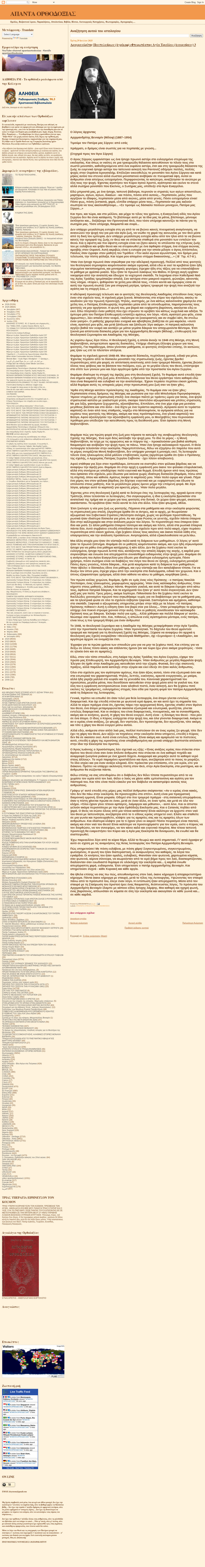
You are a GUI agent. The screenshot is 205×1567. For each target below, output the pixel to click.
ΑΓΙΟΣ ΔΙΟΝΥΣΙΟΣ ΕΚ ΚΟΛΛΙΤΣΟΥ (17, 705)
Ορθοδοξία (7, 918)
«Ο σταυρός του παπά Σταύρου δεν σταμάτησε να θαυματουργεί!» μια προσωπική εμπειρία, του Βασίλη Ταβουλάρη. (38, 266)
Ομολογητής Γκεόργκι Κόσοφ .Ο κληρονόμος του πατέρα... (29, 580)
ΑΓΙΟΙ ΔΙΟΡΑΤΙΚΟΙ (9, 701)
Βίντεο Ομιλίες (8, 765)
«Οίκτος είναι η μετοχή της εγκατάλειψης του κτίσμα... (26, 437)
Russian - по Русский (11, 1155)
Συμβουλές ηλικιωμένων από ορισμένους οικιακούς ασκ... (28, 561)
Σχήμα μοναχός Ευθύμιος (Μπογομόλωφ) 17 (23, 488)
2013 (7, 667)
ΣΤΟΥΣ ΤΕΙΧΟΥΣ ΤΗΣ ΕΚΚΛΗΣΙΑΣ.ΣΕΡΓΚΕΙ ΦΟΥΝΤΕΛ (26, 1005)
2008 (7, 680)
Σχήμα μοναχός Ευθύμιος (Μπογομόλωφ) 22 (23, 472)
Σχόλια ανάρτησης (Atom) (95, 936)
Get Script (10, 1468)
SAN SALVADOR (9, 1159)
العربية (4, 1189)
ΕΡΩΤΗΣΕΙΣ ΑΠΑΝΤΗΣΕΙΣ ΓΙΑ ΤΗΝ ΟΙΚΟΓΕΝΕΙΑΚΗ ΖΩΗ (27, 799)
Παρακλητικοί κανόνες (11, 926)
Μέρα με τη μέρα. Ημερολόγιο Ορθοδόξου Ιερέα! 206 (26, 338)
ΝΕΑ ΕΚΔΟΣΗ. (12, 594)
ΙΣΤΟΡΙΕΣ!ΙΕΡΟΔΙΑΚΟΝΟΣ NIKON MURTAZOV (22, 838)
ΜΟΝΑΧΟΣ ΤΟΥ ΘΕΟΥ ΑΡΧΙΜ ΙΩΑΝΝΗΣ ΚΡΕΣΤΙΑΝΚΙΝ (26, 890)
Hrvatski (5, 1103)
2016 (7, 659)
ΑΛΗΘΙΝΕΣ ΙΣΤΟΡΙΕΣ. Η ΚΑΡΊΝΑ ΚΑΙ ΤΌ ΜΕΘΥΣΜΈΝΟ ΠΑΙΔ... (31, 556)
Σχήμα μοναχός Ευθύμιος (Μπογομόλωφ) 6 (23, 514)
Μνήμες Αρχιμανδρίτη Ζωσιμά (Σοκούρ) (19, 882)
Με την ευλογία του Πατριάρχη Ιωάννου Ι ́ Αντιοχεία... (26, 622)
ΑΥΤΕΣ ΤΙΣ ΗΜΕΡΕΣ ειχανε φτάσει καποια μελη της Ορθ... (29, 549)
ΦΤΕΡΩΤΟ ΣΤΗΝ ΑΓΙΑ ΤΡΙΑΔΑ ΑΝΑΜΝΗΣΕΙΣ (93, 906)
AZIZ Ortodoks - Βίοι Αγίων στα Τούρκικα (19, 1063)
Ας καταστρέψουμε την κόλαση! (15, 755)
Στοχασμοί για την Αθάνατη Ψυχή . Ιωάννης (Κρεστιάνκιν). (26, 1007)
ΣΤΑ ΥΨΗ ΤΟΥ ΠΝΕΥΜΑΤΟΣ (14, 990)
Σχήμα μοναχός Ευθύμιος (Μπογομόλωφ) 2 (23, 524)
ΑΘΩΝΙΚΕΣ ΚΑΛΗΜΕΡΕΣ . (16, 366)
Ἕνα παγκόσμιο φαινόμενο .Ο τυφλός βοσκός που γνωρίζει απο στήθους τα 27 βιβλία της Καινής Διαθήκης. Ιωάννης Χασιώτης (39, 227)
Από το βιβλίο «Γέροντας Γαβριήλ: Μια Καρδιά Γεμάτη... (27, 446)
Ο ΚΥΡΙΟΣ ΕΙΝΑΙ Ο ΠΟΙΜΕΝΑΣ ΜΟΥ (18, 901)
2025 (7, 307)
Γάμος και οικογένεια (11, 770)
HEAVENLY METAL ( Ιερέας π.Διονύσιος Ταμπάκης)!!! (27, 479)
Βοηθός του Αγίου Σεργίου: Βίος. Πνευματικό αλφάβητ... (27, 575)
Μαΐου (9, 627)
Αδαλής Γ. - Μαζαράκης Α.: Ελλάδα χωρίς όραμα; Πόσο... (28, 587)
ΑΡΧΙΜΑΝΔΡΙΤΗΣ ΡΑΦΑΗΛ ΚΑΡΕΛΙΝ (18, 753)
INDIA (4, 1107)
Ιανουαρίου (11, 636)
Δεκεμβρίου (11, 309)
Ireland (5, 1111)
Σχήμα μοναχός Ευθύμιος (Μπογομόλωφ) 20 (23, 477)
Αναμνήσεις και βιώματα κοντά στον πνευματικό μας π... (28, 399)
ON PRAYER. (11, 394)
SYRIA (5, 1168)
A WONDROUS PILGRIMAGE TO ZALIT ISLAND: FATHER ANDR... (32, 382)
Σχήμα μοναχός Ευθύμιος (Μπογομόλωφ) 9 (23, 507)
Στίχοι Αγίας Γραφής (10, 997)
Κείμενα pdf (7, 855)
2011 (7, 672)
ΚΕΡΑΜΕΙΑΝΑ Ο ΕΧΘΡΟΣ (13, 857)
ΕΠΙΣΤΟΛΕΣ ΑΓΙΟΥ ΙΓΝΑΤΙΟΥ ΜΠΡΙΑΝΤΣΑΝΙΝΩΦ (23, 795)
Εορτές (5, 786)
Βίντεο (5, 763)
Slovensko (6, 1161)
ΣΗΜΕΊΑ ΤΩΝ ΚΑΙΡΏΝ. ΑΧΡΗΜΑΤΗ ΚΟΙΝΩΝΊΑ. (25, 596)
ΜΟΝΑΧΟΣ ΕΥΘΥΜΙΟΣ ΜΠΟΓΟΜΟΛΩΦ (19, 886)
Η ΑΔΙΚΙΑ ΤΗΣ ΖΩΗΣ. (24, 213)
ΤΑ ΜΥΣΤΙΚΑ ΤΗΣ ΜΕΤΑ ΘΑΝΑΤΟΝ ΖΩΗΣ (20, 1020)
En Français (7, 1091)
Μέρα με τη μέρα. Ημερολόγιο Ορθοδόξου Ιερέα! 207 (26, 335)
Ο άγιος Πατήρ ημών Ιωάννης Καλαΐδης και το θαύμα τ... (28, 620)
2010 (7, 675)
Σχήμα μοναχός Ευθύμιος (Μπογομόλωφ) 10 (23, 505)
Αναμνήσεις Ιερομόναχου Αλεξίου (16, 719)
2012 (7, 669)
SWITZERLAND (9, 1166)
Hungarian (6, 1105)
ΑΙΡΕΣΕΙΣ (6, 711)
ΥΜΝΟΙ (5, 1045)
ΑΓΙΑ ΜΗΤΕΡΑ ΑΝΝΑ (11, 697)
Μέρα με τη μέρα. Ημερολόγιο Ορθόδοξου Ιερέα (22, 872)
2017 (7, 657)
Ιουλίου (10, 321)
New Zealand (8, 1130)
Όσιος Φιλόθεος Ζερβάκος (13, 920)
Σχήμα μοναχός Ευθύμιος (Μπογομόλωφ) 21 (23, 474)
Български (7, 1180)
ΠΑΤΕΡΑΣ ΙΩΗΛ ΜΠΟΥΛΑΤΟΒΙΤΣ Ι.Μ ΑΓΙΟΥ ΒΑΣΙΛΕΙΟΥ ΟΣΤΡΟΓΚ (30, 928)
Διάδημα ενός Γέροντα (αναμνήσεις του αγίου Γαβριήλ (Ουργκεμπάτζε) (32, 776)
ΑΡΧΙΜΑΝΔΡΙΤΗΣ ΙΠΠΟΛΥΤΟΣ (15, 744)
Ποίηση (5, 961)
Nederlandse (7, 1128)
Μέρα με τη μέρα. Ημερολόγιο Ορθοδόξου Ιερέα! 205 (26, 340)
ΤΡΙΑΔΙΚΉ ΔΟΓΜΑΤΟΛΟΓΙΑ (14, 1043)
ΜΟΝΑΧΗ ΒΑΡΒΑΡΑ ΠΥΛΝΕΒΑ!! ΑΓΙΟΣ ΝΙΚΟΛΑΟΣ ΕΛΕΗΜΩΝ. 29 (32, 375)
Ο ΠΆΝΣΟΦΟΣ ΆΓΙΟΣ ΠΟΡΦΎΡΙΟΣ (17, 903)
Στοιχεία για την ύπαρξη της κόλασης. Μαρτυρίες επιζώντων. (27, 1001)
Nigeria (5, 1132)
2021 (7, 646)
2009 (7, 677)
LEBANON (6, 1124)
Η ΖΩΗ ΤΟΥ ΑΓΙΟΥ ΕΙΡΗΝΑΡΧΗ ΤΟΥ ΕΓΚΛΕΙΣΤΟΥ (24, 805)
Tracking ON (29, 1468)
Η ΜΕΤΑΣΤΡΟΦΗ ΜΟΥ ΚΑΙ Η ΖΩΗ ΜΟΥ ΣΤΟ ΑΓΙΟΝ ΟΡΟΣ (27, 807)
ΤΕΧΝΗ (5, 1024)
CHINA (5, 1076)
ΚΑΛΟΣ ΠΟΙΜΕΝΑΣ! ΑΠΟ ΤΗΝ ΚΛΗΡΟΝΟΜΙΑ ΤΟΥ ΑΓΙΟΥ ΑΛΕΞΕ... (33, 545)
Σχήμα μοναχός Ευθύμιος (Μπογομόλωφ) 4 (23, 519)
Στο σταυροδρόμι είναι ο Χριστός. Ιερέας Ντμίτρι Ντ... (26, 371)
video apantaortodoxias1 (13, 1178)
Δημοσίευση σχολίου (78, 919)
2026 (7, 304)
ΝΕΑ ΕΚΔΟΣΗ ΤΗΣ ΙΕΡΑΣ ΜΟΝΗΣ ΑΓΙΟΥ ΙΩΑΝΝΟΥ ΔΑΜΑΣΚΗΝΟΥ (33, 533)
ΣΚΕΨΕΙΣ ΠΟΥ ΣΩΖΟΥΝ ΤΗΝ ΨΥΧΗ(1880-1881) (23, 986)
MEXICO (6, 1126)
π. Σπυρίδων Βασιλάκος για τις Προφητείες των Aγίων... (27, 481)
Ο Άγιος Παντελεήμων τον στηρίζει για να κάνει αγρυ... (27, 401)
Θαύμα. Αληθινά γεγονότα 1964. (16, 820)
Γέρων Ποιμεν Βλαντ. (14, 568)
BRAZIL (5, 1070)
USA (4, 1174)
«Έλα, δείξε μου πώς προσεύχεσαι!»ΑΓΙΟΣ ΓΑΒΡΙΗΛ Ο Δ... (29, 453)
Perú (4, 1145)
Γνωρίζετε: (6, 774)
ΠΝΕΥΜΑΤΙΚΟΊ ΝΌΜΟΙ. (15, 441)
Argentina (6, 1057)
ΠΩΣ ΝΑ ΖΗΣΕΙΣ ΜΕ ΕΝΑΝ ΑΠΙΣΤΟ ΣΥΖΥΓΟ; (21, 974)
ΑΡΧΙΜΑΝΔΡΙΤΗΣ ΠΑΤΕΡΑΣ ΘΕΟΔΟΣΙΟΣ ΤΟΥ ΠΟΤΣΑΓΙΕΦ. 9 (31, 415)
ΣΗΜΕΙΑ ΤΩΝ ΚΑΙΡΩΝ (11, 980)
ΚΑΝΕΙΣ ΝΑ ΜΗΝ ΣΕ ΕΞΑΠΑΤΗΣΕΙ (17, 847)
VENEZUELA (8, 1176)
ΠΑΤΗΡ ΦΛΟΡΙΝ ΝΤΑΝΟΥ (13, 951)
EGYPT (5, 1088)
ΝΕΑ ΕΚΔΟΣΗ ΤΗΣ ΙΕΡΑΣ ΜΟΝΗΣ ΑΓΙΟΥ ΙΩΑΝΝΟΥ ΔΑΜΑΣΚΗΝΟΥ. (33, 531)
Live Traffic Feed (20, 1391)
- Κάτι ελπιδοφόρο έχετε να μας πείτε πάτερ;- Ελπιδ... (27, 566)
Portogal (5, 1149)
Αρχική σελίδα (135, 923)
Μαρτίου (10, 632)
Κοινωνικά (6, 863)
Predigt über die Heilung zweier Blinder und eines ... (26, 364)
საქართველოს (9, 1186)
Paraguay (6, 1143)
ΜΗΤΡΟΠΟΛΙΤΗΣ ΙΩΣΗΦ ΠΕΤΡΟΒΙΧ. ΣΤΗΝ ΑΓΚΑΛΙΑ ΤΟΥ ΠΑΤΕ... (33, 429)
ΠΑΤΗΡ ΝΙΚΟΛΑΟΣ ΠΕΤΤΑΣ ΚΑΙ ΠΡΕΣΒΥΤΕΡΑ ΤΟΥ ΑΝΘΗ (27, 945)
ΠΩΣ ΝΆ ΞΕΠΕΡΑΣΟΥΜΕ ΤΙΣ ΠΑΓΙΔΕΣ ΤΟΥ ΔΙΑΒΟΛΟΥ (26, 976)
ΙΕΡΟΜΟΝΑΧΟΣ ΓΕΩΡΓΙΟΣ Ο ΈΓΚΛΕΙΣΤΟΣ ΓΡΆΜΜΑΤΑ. (26, 828)
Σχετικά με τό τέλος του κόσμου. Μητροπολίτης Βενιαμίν (26, 1018)
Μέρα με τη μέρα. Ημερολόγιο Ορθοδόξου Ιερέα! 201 (26, 349)
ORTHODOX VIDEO (11, 1141)
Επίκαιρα (6, 788)
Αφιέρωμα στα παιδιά (11, 759)
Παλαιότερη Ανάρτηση (192, 923)
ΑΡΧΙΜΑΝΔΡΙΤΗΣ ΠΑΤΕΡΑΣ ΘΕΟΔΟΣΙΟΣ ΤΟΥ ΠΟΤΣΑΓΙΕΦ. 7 (31, 420)
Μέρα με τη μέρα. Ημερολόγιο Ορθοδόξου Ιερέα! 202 (26, 347)
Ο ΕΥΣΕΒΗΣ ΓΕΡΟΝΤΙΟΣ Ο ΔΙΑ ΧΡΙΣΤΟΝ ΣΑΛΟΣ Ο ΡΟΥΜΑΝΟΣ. (30, 899)
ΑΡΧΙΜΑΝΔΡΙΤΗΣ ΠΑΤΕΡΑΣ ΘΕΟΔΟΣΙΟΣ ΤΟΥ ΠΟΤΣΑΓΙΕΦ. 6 (31, 422)
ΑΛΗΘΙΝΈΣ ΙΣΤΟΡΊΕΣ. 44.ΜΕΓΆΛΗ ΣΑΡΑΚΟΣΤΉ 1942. (28, 554)
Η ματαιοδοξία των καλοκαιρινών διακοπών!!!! (24, 535)
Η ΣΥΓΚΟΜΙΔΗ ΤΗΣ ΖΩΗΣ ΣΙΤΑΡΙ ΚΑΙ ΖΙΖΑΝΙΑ (22, 813)
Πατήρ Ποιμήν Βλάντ (11, 947)
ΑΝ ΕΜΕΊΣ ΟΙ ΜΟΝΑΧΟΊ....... (17, 610)
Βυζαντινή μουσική (10, 767)
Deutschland (7, 1086)
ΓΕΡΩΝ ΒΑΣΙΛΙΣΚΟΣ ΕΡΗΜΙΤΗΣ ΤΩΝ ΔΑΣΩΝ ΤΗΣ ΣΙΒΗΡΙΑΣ (28, 772)
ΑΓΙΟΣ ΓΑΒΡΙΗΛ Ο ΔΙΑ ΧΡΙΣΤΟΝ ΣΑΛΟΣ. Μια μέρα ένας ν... (29, 455)
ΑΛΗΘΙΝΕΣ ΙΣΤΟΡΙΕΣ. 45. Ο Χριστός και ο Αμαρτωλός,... (28, 323)
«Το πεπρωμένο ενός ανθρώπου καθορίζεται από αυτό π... (29, 439)
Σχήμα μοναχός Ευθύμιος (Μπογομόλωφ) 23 (23, 470)
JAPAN (5, 1118)
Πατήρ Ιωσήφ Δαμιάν (11, 943)
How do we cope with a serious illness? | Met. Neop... (27, 389)
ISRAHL (5, 1114)
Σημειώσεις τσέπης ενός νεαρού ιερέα (18, 982)
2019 (7, 652)
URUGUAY (7, 1172)
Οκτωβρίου (11, 314)
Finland (5, 1099)
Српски (5, 1182)
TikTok (5, 1170)
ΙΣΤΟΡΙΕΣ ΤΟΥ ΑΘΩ (10, 836)
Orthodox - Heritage (10, 1136)
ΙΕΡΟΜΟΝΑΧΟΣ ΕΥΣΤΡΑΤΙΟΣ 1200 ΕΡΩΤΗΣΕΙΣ (23, 830)
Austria (5, 1061)
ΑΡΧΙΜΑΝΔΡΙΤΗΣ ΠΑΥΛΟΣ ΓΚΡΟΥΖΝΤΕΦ (20, 751)
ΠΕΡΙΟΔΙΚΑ (7, 953)
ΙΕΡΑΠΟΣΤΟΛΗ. (9, 826)
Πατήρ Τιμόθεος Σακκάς (12, 949)
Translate (23, 38)
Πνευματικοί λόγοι (10, 959)
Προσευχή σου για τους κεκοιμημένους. (19, 970)
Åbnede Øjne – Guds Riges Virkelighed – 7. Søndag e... (27, 359)
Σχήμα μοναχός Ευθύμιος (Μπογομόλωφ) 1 (23, 526)
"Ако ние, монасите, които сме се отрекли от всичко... (28, 613)
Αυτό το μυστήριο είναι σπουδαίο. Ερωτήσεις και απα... (27, 573)
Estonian (6, 1097)
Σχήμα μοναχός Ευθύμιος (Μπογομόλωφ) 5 (23, 517)
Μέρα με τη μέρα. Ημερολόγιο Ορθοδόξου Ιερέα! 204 (26, 342)
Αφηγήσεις (6, 757)
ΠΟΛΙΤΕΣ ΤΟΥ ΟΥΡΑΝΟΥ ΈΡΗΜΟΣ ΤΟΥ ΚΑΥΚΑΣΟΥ (25, 963)
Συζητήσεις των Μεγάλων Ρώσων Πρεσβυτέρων (22, 1009)
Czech (5, 1082)
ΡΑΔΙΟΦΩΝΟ (8, 978)
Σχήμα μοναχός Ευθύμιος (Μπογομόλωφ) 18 (23, 486)
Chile (4, 1074)
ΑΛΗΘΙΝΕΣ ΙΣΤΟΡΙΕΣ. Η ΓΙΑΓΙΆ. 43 (20, 559)
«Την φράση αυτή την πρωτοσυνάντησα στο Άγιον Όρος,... (29, 528)
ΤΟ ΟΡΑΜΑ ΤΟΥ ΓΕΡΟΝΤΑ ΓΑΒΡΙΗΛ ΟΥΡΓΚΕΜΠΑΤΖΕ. (28, 328)
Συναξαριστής (8, 1016)
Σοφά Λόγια (7, 988)
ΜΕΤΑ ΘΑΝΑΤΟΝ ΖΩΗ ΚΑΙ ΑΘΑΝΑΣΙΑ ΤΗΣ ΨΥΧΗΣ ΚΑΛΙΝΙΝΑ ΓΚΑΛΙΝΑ (33, 874)
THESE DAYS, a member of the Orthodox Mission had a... (28, 538)
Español (5, 1095)
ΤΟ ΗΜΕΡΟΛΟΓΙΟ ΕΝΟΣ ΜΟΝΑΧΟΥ (18, 1028)
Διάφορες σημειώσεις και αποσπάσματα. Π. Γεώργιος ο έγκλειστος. (30, 780)
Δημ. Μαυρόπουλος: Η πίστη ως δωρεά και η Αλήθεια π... (28, 592)
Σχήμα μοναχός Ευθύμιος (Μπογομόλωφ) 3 (23, 521)
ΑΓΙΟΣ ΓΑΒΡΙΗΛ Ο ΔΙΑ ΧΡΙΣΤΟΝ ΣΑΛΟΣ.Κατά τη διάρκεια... (29, 467)
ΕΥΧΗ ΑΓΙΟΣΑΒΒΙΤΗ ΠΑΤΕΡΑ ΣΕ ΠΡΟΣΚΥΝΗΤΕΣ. (37, 279)
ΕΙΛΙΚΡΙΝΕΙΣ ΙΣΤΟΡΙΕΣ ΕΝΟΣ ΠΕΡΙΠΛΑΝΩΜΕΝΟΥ (24, 782)
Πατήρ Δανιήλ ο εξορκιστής (13, 934)
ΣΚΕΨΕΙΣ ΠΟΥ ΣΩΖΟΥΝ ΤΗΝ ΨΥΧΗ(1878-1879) (23, 984)
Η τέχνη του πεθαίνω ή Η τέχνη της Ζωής (19, 815)
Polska (5, 1147)
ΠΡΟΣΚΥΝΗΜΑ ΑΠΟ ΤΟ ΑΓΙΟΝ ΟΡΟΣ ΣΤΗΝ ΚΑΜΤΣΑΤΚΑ (27, 972)
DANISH (5, 1084)
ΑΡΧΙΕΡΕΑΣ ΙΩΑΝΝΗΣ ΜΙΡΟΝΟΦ (17, 738)
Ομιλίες (5, 911)
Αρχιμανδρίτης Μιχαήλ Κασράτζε (16, 749)
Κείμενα (5, 853)
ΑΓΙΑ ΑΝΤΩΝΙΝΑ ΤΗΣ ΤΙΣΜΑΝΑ (15, 694)
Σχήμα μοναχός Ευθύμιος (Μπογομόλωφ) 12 (23, 500)
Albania (5, 1055)
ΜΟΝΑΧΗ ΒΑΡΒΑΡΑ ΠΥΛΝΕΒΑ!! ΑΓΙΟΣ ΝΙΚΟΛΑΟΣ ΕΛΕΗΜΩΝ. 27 (32, 571)
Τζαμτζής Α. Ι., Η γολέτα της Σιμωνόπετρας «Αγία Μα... (27, 354)
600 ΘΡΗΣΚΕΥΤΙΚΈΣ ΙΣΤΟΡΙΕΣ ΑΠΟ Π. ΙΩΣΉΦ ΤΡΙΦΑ (25, 692)
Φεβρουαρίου (12, 634)
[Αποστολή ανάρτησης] (98, 904)
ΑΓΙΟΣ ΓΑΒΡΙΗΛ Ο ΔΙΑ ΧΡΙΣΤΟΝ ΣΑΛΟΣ (19, 703)
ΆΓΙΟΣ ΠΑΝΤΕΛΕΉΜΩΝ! (16, 617)
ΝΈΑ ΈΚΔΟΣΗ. (12, 330)
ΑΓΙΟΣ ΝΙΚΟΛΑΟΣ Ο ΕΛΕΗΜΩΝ (16, 709)
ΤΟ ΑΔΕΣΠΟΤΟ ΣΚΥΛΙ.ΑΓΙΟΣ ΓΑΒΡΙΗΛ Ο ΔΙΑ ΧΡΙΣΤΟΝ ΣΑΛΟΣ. (31, 460)
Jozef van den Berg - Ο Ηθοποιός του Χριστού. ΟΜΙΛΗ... (28, 585)
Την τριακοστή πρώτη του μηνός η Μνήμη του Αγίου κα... (28, 380)
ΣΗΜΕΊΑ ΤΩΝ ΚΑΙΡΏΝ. (15, 392)
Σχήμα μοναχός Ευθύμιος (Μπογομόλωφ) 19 (23, 484)
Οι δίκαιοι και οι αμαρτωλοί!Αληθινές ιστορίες (21, 905)
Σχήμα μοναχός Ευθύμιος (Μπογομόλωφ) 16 (23, 491)
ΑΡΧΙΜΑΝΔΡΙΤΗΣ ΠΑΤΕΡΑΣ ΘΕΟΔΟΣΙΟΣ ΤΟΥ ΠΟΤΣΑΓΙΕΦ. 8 (31, 418)
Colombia (6, 1078)
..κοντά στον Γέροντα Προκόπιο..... (19, 396)
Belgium (5, 1066)
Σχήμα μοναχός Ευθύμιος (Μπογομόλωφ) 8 (23, 509)
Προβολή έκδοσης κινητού (137, 928)
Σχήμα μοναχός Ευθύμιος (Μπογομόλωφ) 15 (23, 493)
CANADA (6, 1072)
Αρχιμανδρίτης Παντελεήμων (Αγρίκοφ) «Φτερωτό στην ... (28, 368)
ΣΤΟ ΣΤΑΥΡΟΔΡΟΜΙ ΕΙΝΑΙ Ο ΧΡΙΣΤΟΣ (18, 999)
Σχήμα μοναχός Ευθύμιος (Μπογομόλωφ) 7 (23, 512)
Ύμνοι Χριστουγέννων (11, 1047)
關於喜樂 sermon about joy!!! (17, 434)
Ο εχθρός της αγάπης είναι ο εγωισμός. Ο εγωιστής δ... (27, 444)
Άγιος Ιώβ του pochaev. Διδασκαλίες (17, 707)
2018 (7, 654)
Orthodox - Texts (9, 1139)
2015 (7, 662)
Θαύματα (6, 822)
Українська (7, 1184)
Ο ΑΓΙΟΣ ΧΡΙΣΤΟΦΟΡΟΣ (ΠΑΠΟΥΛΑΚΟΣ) (20, 893)
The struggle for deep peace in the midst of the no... (26, 387)
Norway (5, 1134)
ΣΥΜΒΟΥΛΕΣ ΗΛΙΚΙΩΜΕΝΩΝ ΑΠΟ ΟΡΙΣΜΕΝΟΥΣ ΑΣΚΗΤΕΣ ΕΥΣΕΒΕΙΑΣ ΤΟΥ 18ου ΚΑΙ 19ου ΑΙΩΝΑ (28, 1012)
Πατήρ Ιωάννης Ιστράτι (12, 940)
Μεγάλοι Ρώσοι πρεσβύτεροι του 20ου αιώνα (21, 870)
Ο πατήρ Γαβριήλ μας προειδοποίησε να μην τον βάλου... (28, 465)
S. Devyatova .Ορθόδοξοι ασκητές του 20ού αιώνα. (24, 1157)
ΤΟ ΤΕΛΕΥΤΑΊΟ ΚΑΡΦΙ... (26, 175)
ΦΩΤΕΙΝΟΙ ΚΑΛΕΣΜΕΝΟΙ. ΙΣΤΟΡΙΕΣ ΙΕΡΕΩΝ (21, 1051)
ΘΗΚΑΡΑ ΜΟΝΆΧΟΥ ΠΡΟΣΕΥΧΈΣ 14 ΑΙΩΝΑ (21, 824)
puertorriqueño (8, 1151)
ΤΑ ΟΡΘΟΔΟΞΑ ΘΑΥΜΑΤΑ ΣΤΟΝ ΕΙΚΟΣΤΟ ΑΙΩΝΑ (23, 1022)
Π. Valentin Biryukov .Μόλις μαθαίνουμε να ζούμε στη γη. (26, 924)
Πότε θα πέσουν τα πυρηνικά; (17, 589)
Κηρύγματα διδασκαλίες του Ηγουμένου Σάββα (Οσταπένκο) (28, 861)
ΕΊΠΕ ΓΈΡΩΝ (8, 784)
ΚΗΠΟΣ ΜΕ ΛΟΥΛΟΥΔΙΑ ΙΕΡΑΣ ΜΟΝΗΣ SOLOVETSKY (26, 859)
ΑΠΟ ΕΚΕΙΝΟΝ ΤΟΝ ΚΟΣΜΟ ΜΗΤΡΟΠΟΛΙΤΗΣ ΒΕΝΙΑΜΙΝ (27, 728)
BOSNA (5, 1068)
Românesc (7, 1153)
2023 (7, 641)
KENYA (5, 1120)
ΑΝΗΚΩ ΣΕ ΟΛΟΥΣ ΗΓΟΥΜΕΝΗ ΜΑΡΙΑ (19, 722)
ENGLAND (7, 1093)
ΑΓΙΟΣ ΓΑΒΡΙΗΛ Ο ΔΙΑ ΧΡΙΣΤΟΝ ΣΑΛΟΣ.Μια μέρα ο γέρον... (30, 451)
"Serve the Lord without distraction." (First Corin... (25, 406)
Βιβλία (5, 761)
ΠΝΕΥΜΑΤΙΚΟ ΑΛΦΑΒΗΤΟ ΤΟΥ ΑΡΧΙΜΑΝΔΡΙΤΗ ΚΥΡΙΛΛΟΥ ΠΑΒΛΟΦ (32, 955)
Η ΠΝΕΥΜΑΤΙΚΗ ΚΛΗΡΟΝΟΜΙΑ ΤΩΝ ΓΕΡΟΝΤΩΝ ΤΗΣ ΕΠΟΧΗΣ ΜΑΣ (32, 809)
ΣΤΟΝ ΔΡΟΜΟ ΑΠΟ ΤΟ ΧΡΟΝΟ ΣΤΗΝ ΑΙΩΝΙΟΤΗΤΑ (24, 1003)
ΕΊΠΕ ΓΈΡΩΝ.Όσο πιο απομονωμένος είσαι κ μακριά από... (29, 552)
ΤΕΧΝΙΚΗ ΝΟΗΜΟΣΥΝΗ (13, 1026)
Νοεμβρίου (11, 312)
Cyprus (5, 1080)
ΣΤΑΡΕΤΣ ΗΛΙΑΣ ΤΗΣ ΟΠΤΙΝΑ (15, 993)
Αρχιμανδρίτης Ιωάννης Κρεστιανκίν (17, 747)
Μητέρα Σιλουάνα (9, 880)
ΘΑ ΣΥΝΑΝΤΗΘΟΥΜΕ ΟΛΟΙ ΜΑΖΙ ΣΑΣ (18, 817)
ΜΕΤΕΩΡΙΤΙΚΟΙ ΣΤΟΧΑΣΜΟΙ (14, 878)
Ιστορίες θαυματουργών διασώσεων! (17, 834)
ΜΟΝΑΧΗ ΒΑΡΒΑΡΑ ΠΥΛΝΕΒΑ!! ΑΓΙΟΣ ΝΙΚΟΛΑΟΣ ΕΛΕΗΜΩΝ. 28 (32, 378)
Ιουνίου (10, 624)
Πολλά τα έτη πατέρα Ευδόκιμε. (18, 333)
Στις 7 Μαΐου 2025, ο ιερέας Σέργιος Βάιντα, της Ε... (25, 326)
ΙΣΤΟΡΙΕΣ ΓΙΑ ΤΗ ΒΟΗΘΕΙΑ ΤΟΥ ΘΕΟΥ (19, 832)
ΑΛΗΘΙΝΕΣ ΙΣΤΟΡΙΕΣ (11, 713)
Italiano (5, 1116)
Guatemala (7, 1101)
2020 (7, 649)
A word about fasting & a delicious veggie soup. (24, 385)
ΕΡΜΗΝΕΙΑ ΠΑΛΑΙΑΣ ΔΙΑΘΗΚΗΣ (16, 797)
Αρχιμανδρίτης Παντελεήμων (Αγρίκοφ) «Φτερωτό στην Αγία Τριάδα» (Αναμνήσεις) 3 (133, 44)
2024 (7, 639)
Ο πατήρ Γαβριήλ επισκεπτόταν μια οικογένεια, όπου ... (27, 458)
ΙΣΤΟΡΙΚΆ (6, 840)
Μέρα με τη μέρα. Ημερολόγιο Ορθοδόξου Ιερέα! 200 (26, 352)
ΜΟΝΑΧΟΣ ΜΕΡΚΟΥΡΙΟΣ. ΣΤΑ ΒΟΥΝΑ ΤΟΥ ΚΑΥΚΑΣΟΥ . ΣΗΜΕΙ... (33, 540)
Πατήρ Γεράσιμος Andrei (12, 932)
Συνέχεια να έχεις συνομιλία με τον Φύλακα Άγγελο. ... (27, 615)
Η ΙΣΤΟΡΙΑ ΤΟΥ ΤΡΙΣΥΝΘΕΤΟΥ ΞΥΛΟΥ (19, 277)
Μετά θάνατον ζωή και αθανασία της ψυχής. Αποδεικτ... (27, 425)
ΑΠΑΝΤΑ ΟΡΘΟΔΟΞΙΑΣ (43, 13)
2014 (7, 664)
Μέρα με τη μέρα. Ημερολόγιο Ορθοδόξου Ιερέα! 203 (26, 345)
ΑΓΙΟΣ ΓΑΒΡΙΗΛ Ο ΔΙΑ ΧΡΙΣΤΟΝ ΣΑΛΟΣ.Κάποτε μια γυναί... (29, 462)
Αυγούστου (11, 319)
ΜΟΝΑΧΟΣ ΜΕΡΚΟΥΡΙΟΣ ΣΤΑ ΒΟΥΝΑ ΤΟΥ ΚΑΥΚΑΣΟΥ (26, 888)
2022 (7, 644)
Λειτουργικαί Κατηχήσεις (12, 865)
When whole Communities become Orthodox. (23, 356)
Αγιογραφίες (7, 699)
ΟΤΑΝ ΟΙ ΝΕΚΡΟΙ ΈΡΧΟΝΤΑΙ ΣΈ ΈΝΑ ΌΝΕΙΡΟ (22, 922)
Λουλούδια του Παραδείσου (14, 867)
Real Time (19, 1468)
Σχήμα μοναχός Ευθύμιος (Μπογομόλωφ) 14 (23, 495)
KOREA (5, 1122)
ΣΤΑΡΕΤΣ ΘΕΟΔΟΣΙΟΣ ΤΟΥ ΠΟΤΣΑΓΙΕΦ (19, 995)
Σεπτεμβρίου (12, 316)
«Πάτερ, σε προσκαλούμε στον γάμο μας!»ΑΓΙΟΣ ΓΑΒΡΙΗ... (29, 448)
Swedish (6, 1164)
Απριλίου (10, 629)
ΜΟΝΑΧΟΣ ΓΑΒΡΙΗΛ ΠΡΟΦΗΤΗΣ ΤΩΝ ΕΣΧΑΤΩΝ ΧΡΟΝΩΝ (28, 884)
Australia (6, 1059)
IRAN (4, 1109)
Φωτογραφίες (8, 1053)
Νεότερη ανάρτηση (79, 923)
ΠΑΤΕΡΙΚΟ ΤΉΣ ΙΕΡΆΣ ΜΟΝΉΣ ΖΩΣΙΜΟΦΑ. (21, 930)
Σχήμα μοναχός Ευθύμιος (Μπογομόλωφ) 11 (23, 502)
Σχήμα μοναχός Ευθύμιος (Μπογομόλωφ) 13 (23, 498)
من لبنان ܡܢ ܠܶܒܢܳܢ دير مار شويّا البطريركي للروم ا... (25, 361)
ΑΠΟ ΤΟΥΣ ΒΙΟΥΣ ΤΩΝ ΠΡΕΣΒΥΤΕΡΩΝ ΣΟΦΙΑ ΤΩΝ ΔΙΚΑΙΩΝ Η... (32, 408)
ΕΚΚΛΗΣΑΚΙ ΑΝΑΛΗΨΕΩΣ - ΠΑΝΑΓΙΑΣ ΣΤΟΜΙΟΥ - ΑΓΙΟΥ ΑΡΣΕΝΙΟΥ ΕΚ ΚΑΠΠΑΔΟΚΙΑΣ (37, 252)
